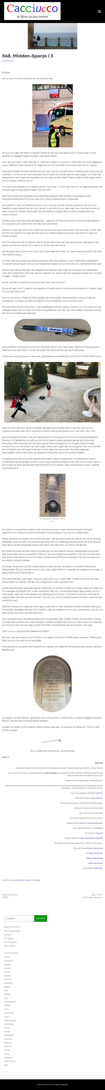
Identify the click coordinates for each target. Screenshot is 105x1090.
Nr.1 (92, 808)
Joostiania (9, 1013)
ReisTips (8, 1046)
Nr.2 (96, 808)
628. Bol (7, 935)
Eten (6, 990)
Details (7, 976)
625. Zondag (9, 946)
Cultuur (7, 972)
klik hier (99, 793)
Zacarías (99, 833)
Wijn (6, 1065)
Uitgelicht (8, 1057)
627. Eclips (8, 938)
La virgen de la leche (94, 853)
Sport (6, 1054)
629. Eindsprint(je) (12, 931)
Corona (7, 968)
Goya (90, 868)
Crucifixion (98, 813)
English (7, 987)
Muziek (7, 1031)
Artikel (7, 957)
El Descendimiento (95, 823)
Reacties (8, 1043)
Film (6, 998)
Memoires (8, 1024)
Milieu (6, 1028)
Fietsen (7, 994)
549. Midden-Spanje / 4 (92, 897)
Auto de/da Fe (97, 798)
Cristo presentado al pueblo (91, 838)
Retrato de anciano (95, 848)
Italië (6, 1009)
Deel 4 (5, 757)
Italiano (7, 1005)
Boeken (7, 964)
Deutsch (8, 979)
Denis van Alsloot (95, 863)
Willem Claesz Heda (94, 858)
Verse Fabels (9, 1061)
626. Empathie (10, 942)
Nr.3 (101, 808)
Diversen (8, 983)
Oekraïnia (8, 1039)
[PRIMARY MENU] (99, 11)
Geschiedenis (10, 1002)
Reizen (36, 880)
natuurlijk (98, 868)
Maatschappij (10, 1020)
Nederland (9, 1035)
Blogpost (18, 880)
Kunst (28, 880)
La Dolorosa (98, 828)
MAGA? (5, 897)
